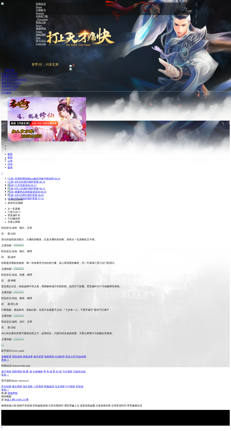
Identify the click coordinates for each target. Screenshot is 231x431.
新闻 (10, 115)
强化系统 (28, 386)
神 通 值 (27, 371)
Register (41, 12)
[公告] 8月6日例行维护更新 (26, 153)
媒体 (8, 92)
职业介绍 (70, 356)
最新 (10, 112)
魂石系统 (17, 386)
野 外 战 (57, 371)
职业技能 (81, 356)
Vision (41, 30)
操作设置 (38, 356)
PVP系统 (70, 386)
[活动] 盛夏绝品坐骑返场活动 (27, 149)
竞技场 (79, 386)
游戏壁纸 (13, 393)
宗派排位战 (79, 371)
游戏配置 (6, 356)
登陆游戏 (17, 356)
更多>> (5, 360)
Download (42, 18)
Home (41, 6)
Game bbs (41, 42)
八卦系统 (38, 386)
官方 (3, 92)
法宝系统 (60, 386)
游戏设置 (28, 356)
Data (41, 36)
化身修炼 (38, 371)
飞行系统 (67, 371)
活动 (10, 122)
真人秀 (10, 399)
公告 (10, 118)
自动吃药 (60, 356)
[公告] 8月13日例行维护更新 (26, 146)
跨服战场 (49, 386)
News (41, 24)
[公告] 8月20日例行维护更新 (26, 140)
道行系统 (6, 371)
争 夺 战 (47, 371)
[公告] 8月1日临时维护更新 (26, 156)
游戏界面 (49, 356)
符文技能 (6, 386)
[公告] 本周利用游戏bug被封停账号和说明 (34, 136)
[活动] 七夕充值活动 (22, 143)
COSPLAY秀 (21, 399)
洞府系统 (17, 371)
